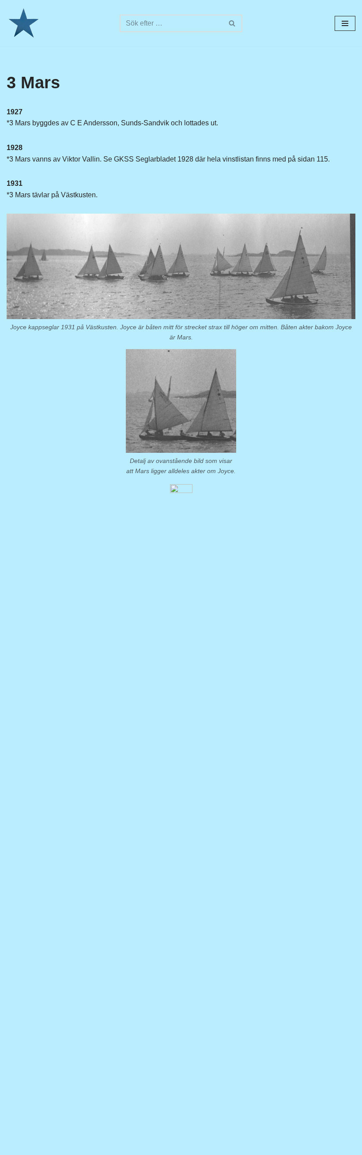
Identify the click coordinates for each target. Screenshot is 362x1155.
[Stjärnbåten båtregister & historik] (23, 23)
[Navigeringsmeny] (345, 23)
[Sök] (232, 23)
